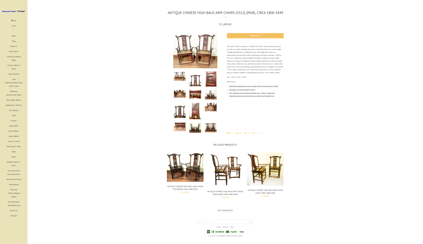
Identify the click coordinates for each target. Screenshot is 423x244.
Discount (13, 216)
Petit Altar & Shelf (14, 146)
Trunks (13, 115)
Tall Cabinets (14, 110)
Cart (14, 21)
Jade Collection (13, 74)
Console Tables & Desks (13, 67)
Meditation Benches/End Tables (13, 93)
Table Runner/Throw (13, 179)
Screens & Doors (14, 141)
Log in (14, 26)
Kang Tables (13, 126)
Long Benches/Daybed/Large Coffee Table (13, 82)
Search (219, 227)
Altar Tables (13, 51)
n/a (225, 17)
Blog (14, 41)
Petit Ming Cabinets (13, 100)
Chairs (14, 152)
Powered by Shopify (236, 236)
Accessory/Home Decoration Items (13, 172)
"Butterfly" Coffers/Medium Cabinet (14, 193)
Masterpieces (14, 184)
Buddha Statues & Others (14, 164)
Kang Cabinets (13, 136)
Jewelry (14, 121)
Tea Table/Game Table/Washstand (13, 203)
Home (14, 36)
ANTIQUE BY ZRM (224, 236)
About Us (13, 46)
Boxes (13, 157)
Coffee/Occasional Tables (14, 58)
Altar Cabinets (13, 131)
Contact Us (14, 210)
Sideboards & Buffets (14, 105)
